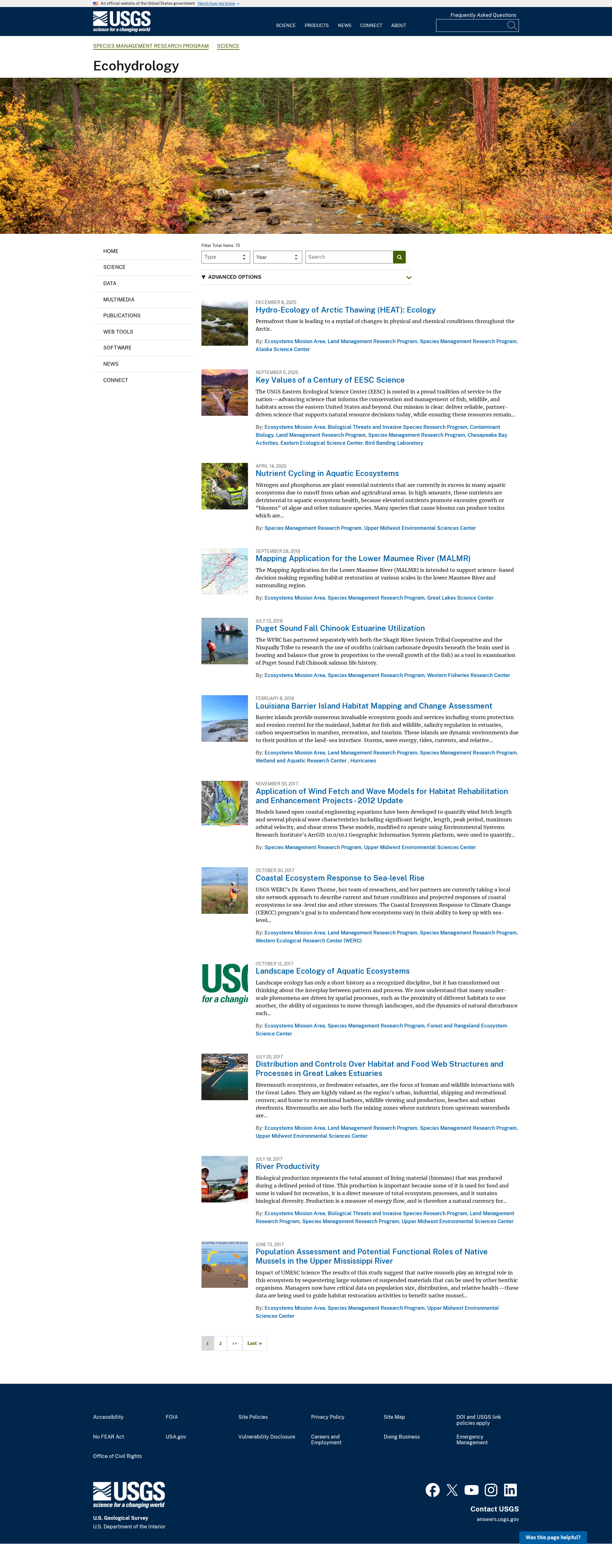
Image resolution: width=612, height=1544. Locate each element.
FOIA (172, 1417)
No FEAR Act (108, 1437)
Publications (122, 316)
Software (117, 348)
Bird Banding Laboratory (394, 443)
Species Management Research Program (151, 46)
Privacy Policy (328, 1417)
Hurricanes (363, 761)
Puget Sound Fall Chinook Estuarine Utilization (340, 628)
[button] (306, 277)
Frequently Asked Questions (483, 15)
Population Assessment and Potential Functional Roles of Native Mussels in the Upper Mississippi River (372, 1256)
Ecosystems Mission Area (295, 341)
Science (286, 25)
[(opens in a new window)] (432, 1489)
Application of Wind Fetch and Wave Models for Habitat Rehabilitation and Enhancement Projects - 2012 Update (382, 796)
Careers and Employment (326, 1440)
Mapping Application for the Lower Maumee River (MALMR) (363, 558)
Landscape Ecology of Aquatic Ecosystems (333, 970)
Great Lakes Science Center (460, 598)
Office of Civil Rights (117, 1456)
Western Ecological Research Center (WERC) (309, 941)
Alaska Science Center (283, 349)
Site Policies (253, 1417)
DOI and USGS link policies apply (478, 1420)
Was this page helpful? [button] (553, 1537)
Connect (371, 25)
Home (111, 251)
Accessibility (108, 1417)
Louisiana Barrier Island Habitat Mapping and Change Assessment (374, 705)
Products (317, 25)
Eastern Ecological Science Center (321, 443)
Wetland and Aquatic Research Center (302, 761)
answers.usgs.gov (498, 1519)
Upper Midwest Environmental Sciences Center (420, 528)
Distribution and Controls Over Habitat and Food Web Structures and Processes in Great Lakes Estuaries (379, 1068)
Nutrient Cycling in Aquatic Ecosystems (327, 473)
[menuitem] (286, 21)
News (344, 25)
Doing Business (402, 1437)
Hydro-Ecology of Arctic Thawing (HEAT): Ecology (346, 309)
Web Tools (118, 332)
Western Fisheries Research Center (468, 675)
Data (109, 283)
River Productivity (288, 1166)
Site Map (394, 1417)
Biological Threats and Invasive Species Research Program (397, 427)
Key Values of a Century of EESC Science (330, 379)
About (398, 25)
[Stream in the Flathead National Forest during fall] (306, 156)
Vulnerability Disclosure (266, 1437)
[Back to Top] (589, 1521)
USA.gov (176, 1437)
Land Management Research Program (372, 341)
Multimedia (119, 300)
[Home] (121, 31)
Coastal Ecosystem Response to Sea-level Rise (340, 877)
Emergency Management (472, 1440)
